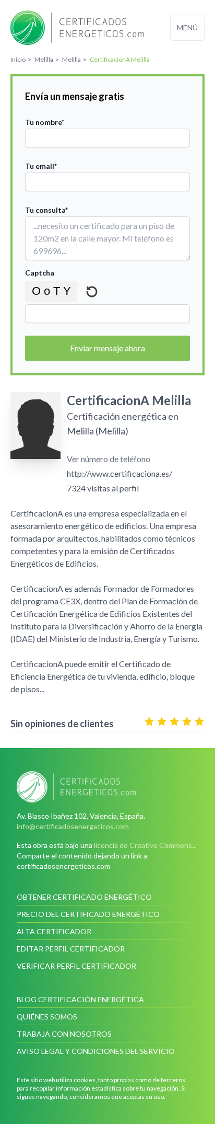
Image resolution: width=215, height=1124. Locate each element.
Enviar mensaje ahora (107, 348)
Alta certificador (54, 931)
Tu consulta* (46, 209)
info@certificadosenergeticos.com (73, 826)
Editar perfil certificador (71, 948)
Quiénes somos (47, 1016)
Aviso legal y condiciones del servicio (96, 1051)
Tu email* (41, 166)
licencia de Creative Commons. (144, 845)
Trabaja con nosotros (64, 1033)
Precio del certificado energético (88, 914)
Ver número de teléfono (108, 459)
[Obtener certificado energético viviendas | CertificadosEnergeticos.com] (107, 786)
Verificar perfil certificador (76, 965)
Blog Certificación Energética (80, 999)
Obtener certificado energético (84, 896)
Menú (187, 27)
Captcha (39, 272)
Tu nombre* (44, 122)
